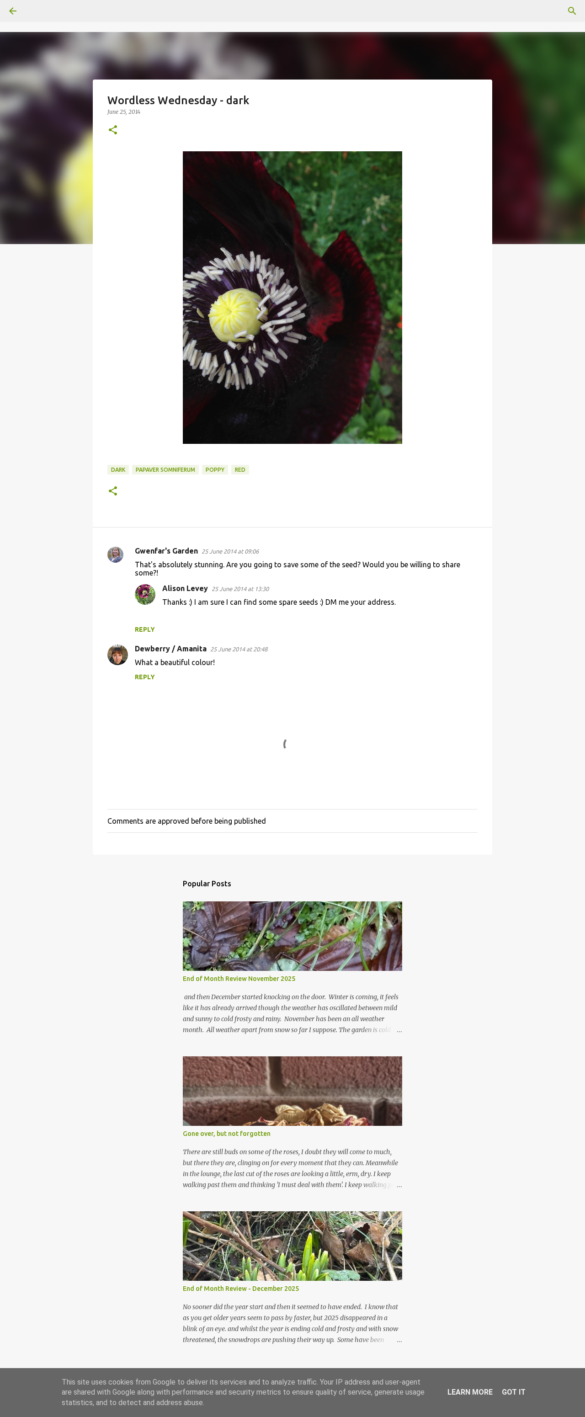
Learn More (470, 1392)
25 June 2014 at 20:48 (238, 649)
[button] (112, 130)
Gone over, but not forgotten (227, 1133)
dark (118, 470)
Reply (145, 629)
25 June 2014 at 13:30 (240, 589)
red (240, 470)
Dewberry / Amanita (171, 649)
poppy (215, 470)
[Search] (38, 11)
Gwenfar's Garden (166, 551)
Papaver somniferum (165, 470)
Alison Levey (185, 588)
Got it (514, 1392)
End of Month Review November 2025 (239, 978)
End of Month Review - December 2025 (241, 1288)
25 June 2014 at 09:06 (230, 551)
